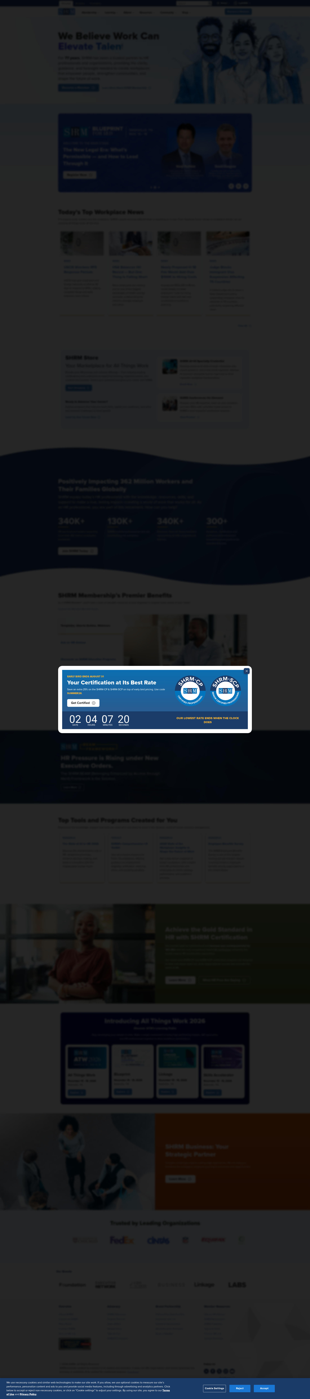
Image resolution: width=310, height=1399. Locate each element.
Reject (240, 1388)
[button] (83, 703)
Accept (264, 1388)
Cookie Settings (214, 1388)
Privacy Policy (28, 1394)
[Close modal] (247, 671)
